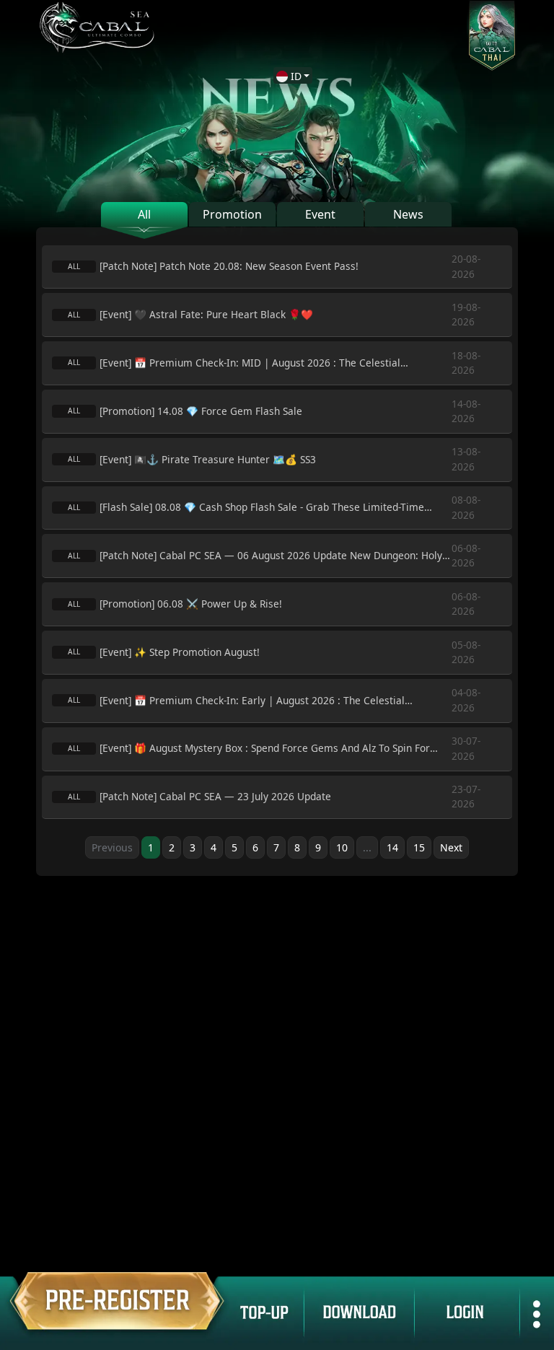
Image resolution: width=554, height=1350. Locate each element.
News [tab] (408, 214)
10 (342, 847)
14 (392, 847)
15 (419, 847)
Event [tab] (320, 214)
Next (451, 847)
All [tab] (144, 214)
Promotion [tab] (232, 214)
